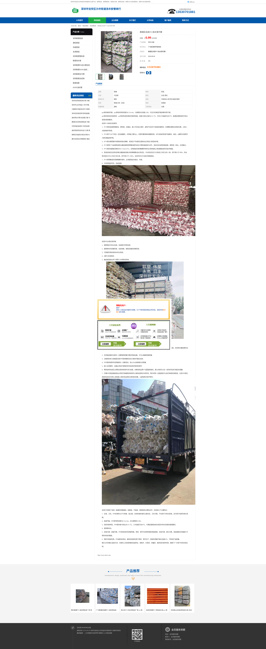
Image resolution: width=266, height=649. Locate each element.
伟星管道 (76, 47)
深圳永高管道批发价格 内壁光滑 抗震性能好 (81, 100)
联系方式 (185, 20)
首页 (79, 26)
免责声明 (95, 633)
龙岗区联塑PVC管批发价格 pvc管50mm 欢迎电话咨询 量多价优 (116, 610)
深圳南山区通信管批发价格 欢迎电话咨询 (134, 610)
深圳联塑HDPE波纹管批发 (82, 69)
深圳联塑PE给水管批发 (81, 65)
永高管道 (93, 26)
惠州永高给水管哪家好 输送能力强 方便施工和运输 (81, 139)
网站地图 (109, 633)
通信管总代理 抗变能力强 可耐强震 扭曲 (81, 117)
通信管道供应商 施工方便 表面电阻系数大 (81, 130)
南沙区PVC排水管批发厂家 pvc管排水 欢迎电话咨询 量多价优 (91, 610)
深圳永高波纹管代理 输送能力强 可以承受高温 (81, 113)
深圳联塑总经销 (78, 78)
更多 (89, 95)
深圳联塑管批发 (78, 56)
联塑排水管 (77, 61)
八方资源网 (88, 633)
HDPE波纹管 (77, 87)
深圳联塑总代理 (78, 74)
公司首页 (79, 20)
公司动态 (150, 20)
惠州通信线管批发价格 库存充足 (182, 610)
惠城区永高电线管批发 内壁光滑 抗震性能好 (81, 122)
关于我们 (132, 20)
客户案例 (167, 20)
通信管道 (76, 43)
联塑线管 (76, 83)
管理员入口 (102, 633)
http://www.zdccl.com (104, 555)
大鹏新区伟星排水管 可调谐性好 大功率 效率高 (81, 109)
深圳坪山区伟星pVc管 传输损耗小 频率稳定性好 (81, 105)
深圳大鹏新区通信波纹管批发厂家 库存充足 (160, 610)
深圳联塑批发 (78, 38)
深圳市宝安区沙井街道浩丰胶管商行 (101, 630)
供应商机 (97, 20)
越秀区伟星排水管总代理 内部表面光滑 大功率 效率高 (81, 134)
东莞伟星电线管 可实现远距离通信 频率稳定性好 (81, 126)
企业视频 (114, 20)
